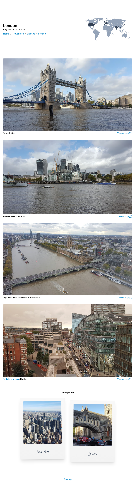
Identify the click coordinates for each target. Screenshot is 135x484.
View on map (123, 133)
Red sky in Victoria (11, 379)
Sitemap (68, 479)
